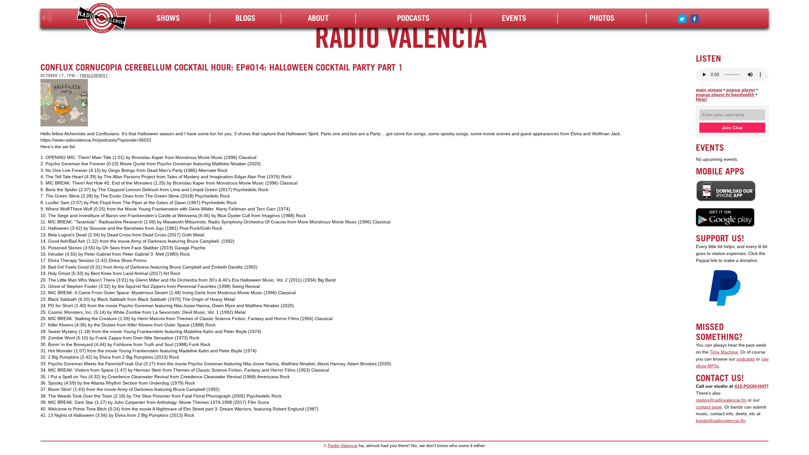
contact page (709, 407)
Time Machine (724, 352)
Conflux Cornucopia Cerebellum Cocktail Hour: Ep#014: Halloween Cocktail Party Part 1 (221, 67)
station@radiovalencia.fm (721, 400)
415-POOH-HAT (750, 386)
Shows (168, 18)
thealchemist (94, 75)
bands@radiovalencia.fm (720, 420)
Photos (601, 18)
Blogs (245, 18)
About (318, 18)
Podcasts (413, 18)
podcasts (746, 359)
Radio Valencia (342, 445)
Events (514, 18)
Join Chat (732, 127)
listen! (46, 18)
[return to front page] (101, 18)
